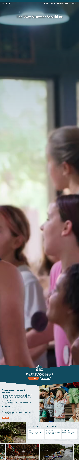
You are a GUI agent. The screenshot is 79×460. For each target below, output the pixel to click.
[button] (3, 453)
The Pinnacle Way (46, 3)
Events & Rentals (67, 3)
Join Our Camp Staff (60, 3)
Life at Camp (53, 3)
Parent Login (75, 0)
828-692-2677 (71, 0)
